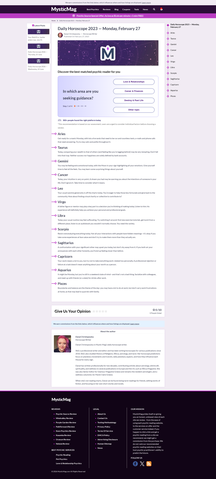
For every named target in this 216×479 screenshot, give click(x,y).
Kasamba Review (63, 435)
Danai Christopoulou (85, 337)
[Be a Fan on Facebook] (135, 463)
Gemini (173, 44)
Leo (172, 56)
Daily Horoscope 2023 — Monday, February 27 (184, 25)
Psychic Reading (63, 455)
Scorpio (173, 73)
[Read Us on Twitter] (142, 463)
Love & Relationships (133, 82)
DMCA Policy (104, 435)
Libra (172, 67)
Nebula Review (62, 443)
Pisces (173, 96)
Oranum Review (63, 439)
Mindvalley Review (64, 418)
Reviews (106, 9)
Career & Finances (134, 91)
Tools (136, 9)
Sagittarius (175, 79)
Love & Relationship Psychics (69, 463)
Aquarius (174, 90)
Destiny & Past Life (133, 100)
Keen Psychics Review (66, 431)
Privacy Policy (104, 426)
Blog (116, 9)
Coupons (126, 9)
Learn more (146, 3)
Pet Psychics (61, 459)
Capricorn (174, 84)
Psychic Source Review (66, 414)
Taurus (173, 38)
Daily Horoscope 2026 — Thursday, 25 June (37, 53)
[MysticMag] (64, 9)
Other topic (134, 110)
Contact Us (102, 418)
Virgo (172, 61)
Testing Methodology (107, 422)
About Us (102, 414)
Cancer (173, 50)
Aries (172, 33)
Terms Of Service (105, 431)
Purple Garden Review (66, 422)
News (145, 9)
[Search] (154, 9)
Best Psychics (93, 9)
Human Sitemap (105, 443)
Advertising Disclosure (108, 439)
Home (54, 21)
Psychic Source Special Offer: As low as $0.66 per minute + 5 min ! (110, 15)
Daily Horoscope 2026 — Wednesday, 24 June (37, 67)
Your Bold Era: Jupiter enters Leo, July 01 (36, 38)
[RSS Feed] (148, 463)
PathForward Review (65, 426)
